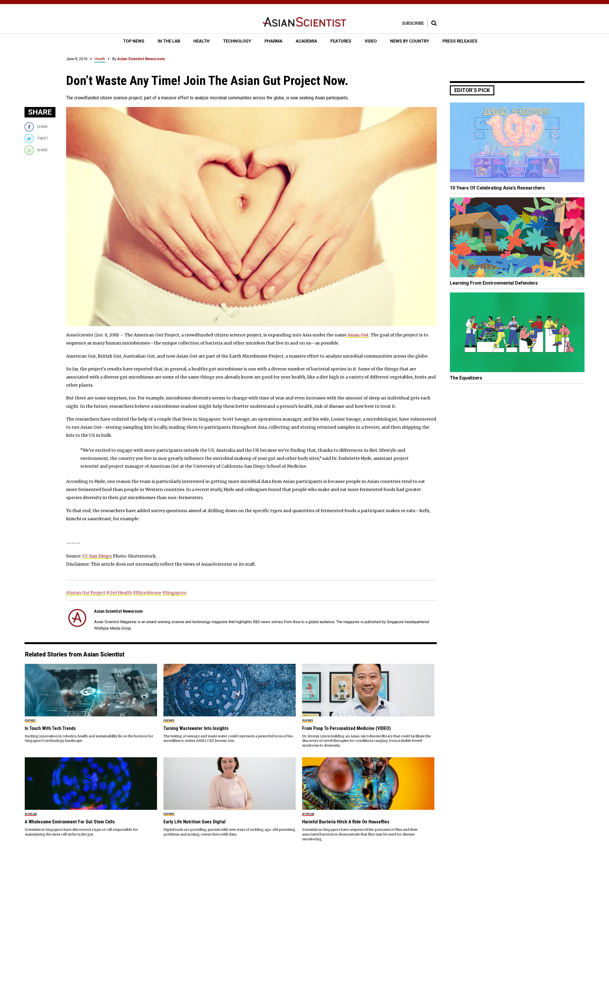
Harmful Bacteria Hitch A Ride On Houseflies (345, 822)
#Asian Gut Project (85, 592)
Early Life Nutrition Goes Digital (194, 822)
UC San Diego (96, 556)
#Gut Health (119, 592)
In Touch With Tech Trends (50, 728)
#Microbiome (147, 592)
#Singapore (174, 592)
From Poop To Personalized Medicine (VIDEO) (346, 728)
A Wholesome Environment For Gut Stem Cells (70, 822)
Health (99, 59)
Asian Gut (358, 335)
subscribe (413, 23)
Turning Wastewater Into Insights (196, 728)
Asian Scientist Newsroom (141, 59)
